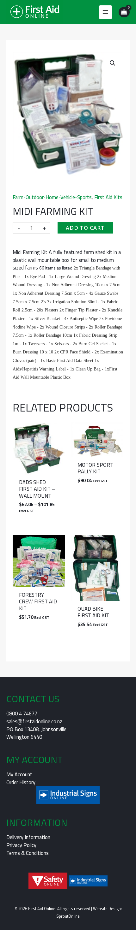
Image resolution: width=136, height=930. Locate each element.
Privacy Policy (21, 845)
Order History (20, 782)
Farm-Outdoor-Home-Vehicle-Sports (52, 197)
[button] (112, 63)
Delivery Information (28, 837)
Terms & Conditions (27, 853)
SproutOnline (68, 916)
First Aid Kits (108, 197)
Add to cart (85, 227)
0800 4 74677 (21, 713)
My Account (19, 774)
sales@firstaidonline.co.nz (34, 721)
